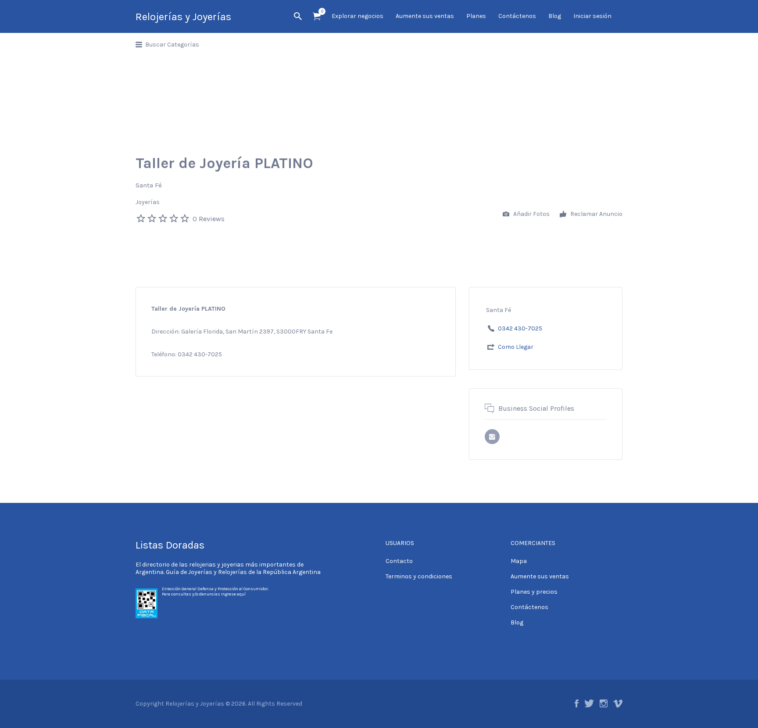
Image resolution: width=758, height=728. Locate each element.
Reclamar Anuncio (595, 214)
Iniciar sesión (592, 16)
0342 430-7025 (520, 328)
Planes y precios (534, 591)
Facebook (577, 703)
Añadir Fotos (531, 214)
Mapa (519, 561)
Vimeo (617, 703)
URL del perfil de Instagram (492, 436)
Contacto (399, 561)
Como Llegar (515, 347)
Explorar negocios (357, 16)
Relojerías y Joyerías (183, 17)
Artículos (317, 16)
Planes (476, 16)
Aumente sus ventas (425, 16)
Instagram (604, 703)
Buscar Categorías (172, 44)
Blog (554, 16)
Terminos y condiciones (419, 576)
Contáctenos (517, 16)
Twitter (589, 703)
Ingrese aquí (233, 594)
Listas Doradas (170, 545)
